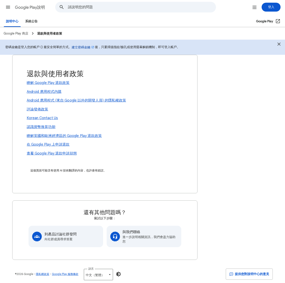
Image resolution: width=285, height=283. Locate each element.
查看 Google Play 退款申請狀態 (52, 153)
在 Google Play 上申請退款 (48, 144)
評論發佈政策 (37, 109)
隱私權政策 (42, 274)
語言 (91, 268)
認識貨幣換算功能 (41, 127)
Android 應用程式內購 (44, 92)
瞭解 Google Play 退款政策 (48, 83)
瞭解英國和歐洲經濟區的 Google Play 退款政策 (64, 136)
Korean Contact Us (42, 118)
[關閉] (279, 44)
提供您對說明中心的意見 (251, 274)
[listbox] (98, 274)
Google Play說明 (30, 7)
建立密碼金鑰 (81, 47)
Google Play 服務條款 (65, 274)
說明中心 (12, 21)
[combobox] (142, 7)
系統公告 (31, 21)
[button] (8, 7)
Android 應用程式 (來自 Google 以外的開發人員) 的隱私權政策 (76, 100)
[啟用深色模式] (118, 274)
